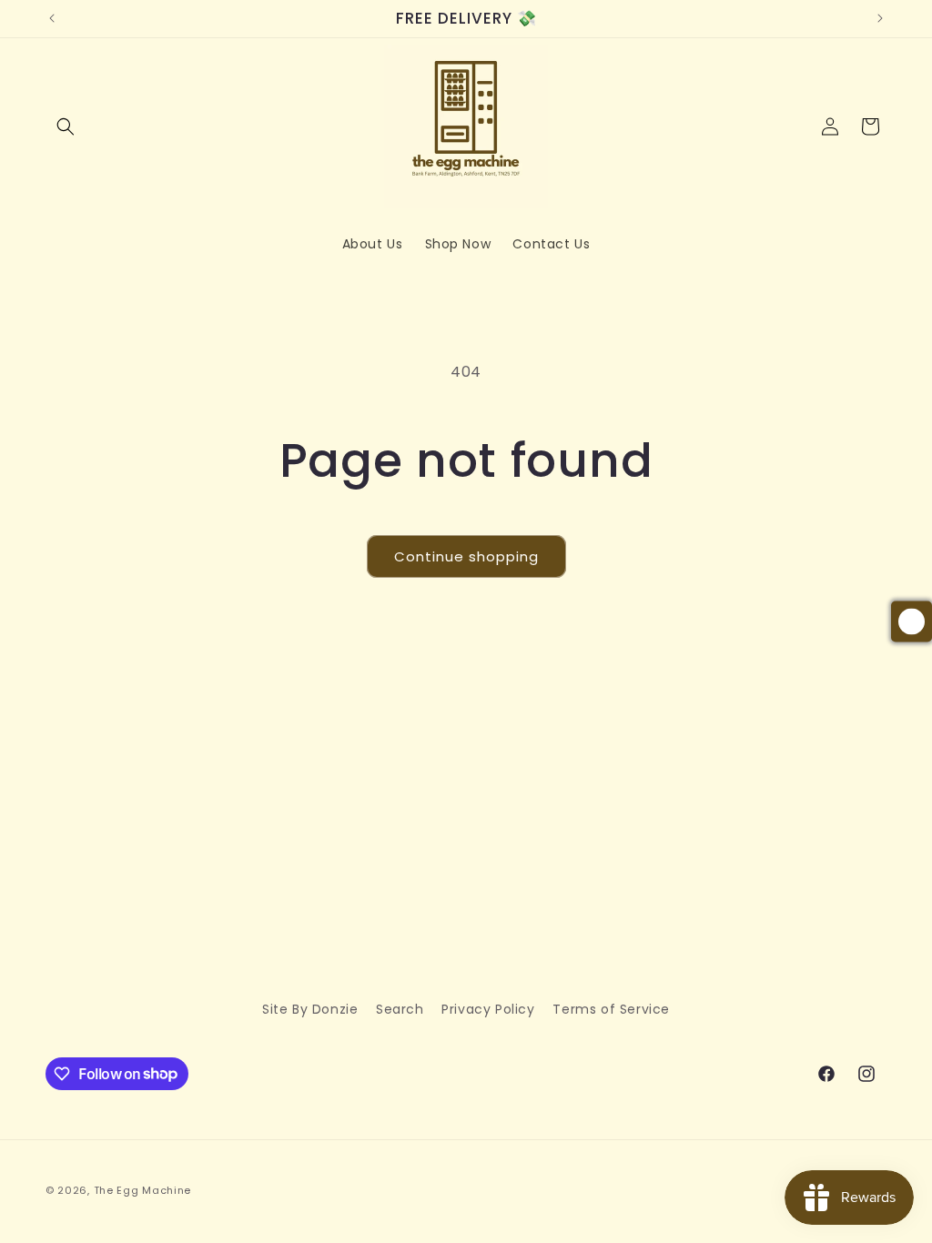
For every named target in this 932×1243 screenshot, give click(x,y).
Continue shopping (466, 556)
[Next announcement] (880, 18)
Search (400, 1009)
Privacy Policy (487, 1009)
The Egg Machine (143, 1190)
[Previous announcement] (52, 18)
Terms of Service (611, 1009)
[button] (66, 126)
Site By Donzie (310, 1009)
